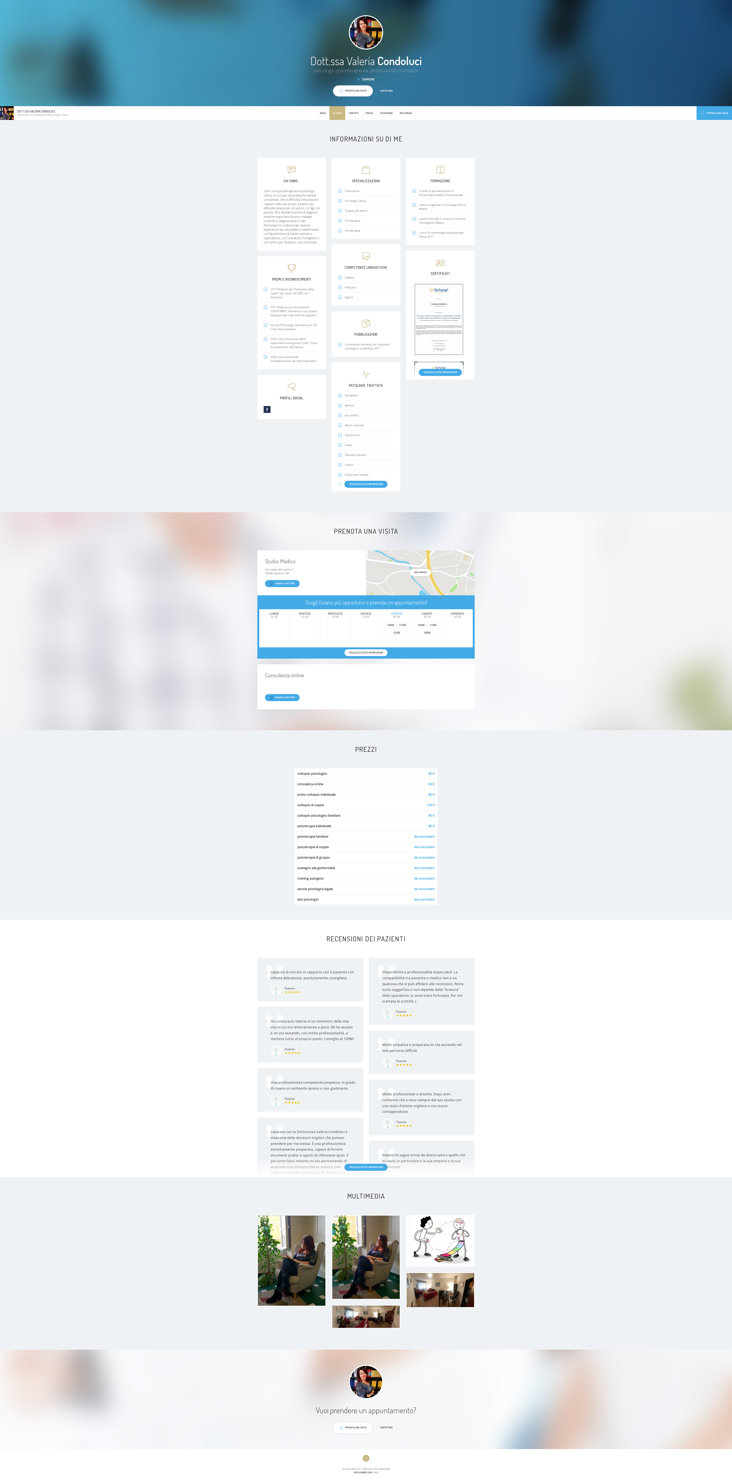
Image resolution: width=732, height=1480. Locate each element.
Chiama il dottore (285, 583)
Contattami (386, 90)
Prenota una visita (717, 113)
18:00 (427, 632)
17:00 (433, 625)
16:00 (421, 625)
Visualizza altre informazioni (440, 372)
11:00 (402, 625)
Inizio (323, 113)
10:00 (390, 625)
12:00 (396, 632)
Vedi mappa (420, 572)
